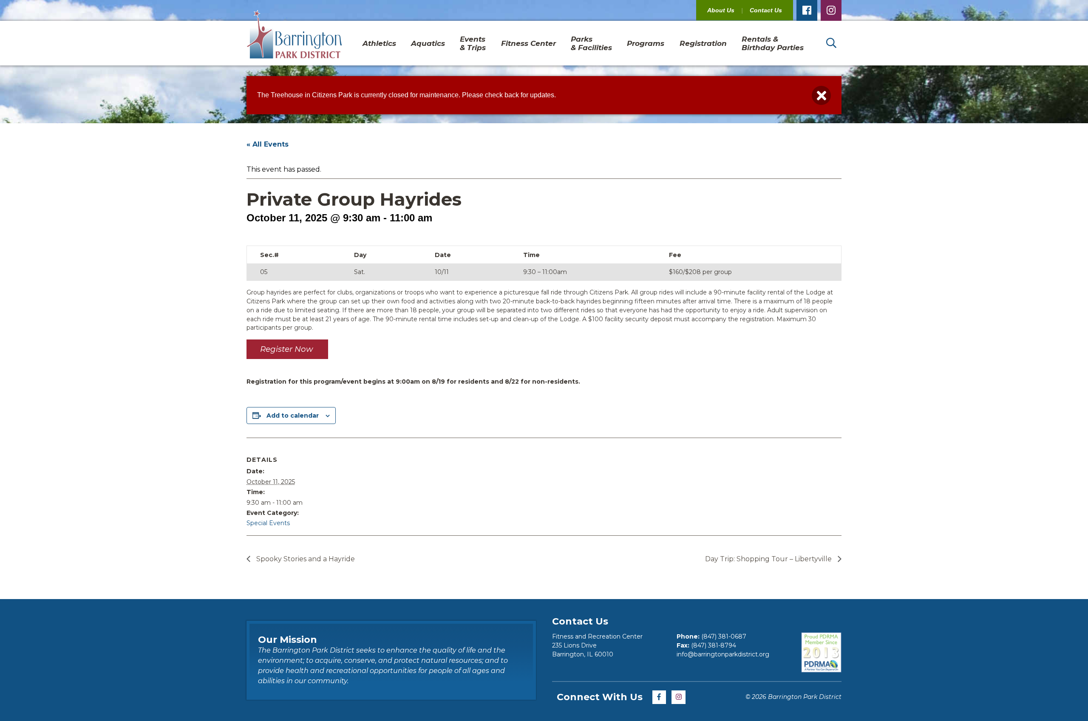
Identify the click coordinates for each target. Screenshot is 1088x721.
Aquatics (428, 43)
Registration (703, 43)
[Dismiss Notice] (821, 95)
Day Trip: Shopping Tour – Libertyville (769, 559)
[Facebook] (806, 10)
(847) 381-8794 (713, 645)
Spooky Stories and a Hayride (305, 559)
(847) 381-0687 (723, 636)
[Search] (831, 43)
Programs (645, 43)
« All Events (267, 144)
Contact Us (766, 10)
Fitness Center (528, 43)
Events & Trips (473, 43)
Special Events (268, 523)
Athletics (379, 43)
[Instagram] (831, 10)
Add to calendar (292, 415)
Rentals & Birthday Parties (773, 43)
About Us (720, 10)
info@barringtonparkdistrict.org (723, 654)
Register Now (287, 349)
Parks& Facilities (591, 43)
